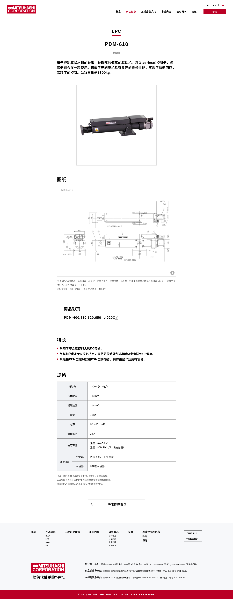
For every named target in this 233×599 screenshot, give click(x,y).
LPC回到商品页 (116, 504)
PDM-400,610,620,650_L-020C (89, 317)
